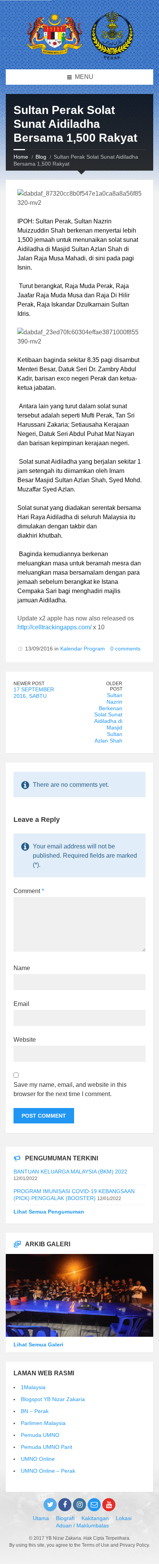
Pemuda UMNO (40, 1435)
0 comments (125, 648)
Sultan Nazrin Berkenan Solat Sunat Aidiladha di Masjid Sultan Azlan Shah (108, 718)
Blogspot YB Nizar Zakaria (53, 1399)
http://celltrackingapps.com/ (54, 627)
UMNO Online (38, 1459)
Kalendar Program (82, 648)
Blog (41, 157)
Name (22, 968)
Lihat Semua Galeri (38, 1344)
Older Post (114, 686)
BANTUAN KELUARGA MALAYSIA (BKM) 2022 (70, 1171)
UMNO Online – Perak (48, 1471)
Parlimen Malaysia (43, 1423)
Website (25, 1039)
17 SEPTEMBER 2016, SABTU (34, 692)
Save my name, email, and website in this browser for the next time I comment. (70, 1089)
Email (21, 1004)
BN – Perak (35, 1411)
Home (21, 157)
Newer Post (29, 683)
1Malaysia (33, 1387)
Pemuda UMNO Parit (46, 1447)
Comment (29, 891)
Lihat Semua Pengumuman (49, 1212)
